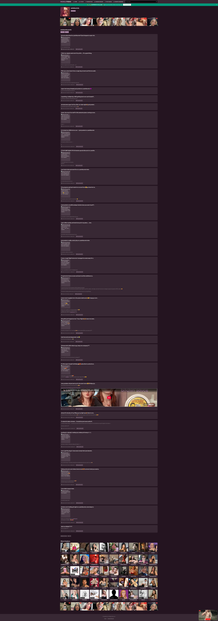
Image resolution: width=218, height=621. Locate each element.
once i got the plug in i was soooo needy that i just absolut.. (76, 451)
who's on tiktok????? (66, 526)
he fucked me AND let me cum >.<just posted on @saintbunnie (77, 130)
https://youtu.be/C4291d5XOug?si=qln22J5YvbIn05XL (70, 387)
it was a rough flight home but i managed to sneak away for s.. (77, 258)
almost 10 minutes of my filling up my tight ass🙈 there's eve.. (77, 413)
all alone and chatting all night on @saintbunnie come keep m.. (77, 507)
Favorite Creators (119, 1)
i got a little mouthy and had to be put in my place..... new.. (76, 222)
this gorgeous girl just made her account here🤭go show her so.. (78, 187)
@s (69, 47)
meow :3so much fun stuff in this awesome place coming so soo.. (78, 112)
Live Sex (82, 1)
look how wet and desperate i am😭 (70, 337)
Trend (65, 2)
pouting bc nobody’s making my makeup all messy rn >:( (76, 432)
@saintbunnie (72, 312)
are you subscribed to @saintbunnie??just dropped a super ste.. (78, 35)
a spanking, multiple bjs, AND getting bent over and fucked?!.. (77, 96)
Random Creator (99, 1)
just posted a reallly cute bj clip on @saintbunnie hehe (75, 240)
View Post (79, 49)
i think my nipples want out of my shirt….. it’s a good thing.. (76, 53)
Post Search (109, 1)
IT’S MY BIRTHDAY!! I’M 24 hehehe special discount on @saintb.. (78, 150)
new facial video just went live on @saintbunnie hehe (75, 169)
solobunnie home (64, 536)
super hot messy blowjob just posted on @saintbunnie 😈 (76, 88)
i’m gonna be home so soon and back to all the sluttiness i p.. (77, 276)
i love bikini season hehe (67, 488)
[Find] (156, 2)
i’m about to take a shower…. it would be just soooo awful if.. (76, 421)
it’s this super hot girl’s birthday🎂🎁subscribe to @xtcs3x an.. (77, 364)
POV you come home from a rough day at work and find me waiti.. (78, 71)
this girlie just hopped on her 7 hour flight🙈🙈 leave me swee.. (78, 319)
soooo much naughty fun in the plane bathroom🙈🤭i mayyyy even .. (79, 298)
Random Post (90, 1)
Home (76, 1)
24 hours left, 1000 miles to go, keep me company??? (75, 345)
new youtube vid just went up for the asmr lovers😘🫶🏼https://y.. (78, 383)
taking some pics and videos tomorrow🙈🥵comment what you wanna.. (80, 469)
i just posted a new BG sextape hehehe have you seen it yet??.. (77, 205)
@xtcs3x (67, 376)
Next (68, 536)
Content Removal (111, 618)
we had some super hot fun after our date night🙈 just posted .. (78, 104)
